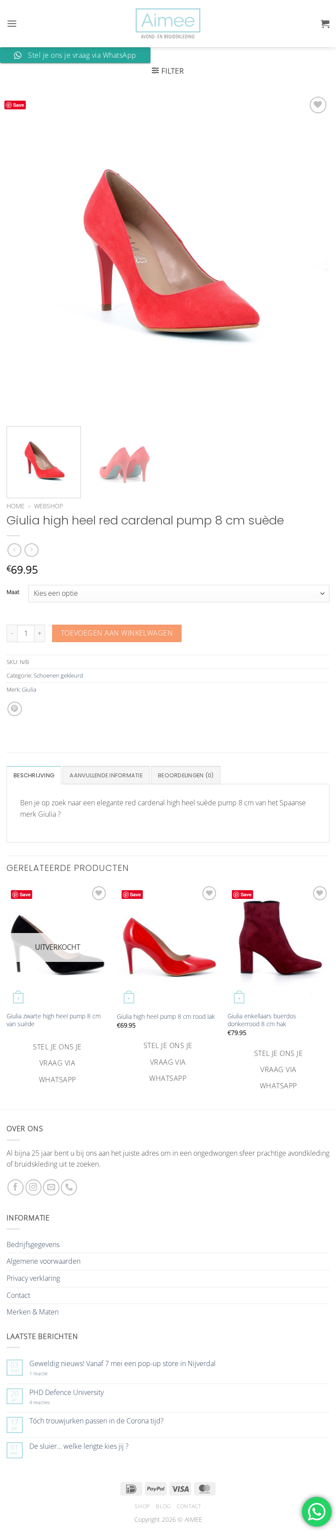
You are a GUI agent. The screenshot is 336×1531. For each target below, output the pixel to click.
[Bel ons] (69, 1187)
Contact (18, 1295)
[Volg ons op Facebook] (15, 1187)
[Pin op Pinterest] (14, 709)
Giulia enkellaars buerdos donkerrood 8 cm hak (262, 1020)
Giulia (29, 689)
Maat (13, 592)
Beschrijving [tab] (34, 775)
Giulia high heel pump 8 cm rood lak (166, 1017)
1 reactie (48, 1373)
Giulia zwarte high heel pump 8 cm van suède (54, 1020)
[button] (12, 23)
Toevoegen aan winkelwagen (117, 633)
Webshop (48, 506)
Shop (142, 1506)
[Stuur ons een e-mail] (51, 1187)
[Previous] (24, 256)
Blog (163, 1506)
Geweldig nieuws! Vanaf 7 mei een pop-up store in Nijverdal (122, 1364)
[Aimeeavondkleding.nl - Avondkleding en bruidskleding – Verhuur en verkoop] (168, 23)
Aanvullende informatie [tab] (106, 775)
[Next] (312, 256)
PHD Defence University (66, 1392)
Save (18, 104)
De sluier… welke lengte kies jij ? (79, 1446)
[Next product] (14, 550)
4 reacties (49, 1402)
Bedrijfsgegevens (33, 1244)
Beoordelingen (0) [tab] (186, 775)
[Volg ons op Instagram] (33, 1187)
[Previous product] (31, 550)
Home (15, 506)
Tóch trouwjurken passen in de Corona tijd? (96, 1421)
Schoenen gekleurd (58, 675)
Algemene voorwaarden (43, 1261)
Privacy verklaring (33, 1278)
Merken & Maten (33, 1312)
